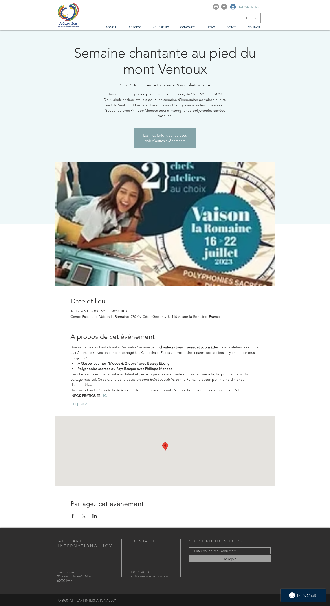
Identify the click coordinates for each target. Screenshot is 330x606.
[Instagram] (216, 7)
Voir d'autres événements (165, 141)
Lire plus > (78, 403)
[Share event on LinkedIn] (94, 516)
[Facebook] (224, 7)
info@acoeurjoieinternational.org (150, 576)
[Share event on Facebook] (72, 516)
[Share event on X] (83, 516)
